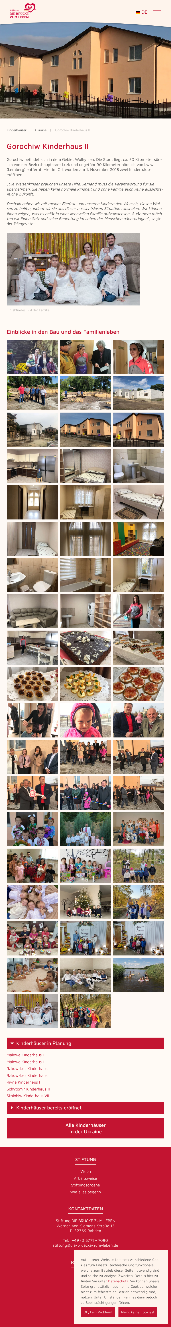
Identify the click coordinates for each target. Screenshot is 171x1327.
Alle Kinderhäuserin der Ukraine (85, 1128)
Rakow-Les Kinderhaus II (28, 1075)
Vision (85, 1171)
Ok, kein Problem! (97, 1312)
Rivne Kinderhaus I (23, 1082)
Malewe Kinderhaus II (26, 1061)
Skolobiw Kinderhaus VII (28, 1095)
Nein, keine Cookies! (137, 1312)
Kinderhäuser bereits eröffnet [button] (48, 1108)
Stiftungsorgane (85, 1185)
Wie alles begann (85, 1192)
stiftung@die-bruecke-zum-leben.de (85, 1245)
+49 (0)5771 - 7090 (90, 1240)
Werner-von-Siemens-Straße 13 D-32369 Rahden (86, 1228)
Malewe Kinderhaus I (25, 1055)
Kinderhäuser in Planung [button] (43, 1043)
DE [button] (143, 12)
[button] (32, 357)
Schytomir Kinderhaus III (28, 1089)
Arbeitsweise (85, 1178)
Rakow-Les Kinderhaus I (28, 1068)
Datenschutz (118, 1281)
